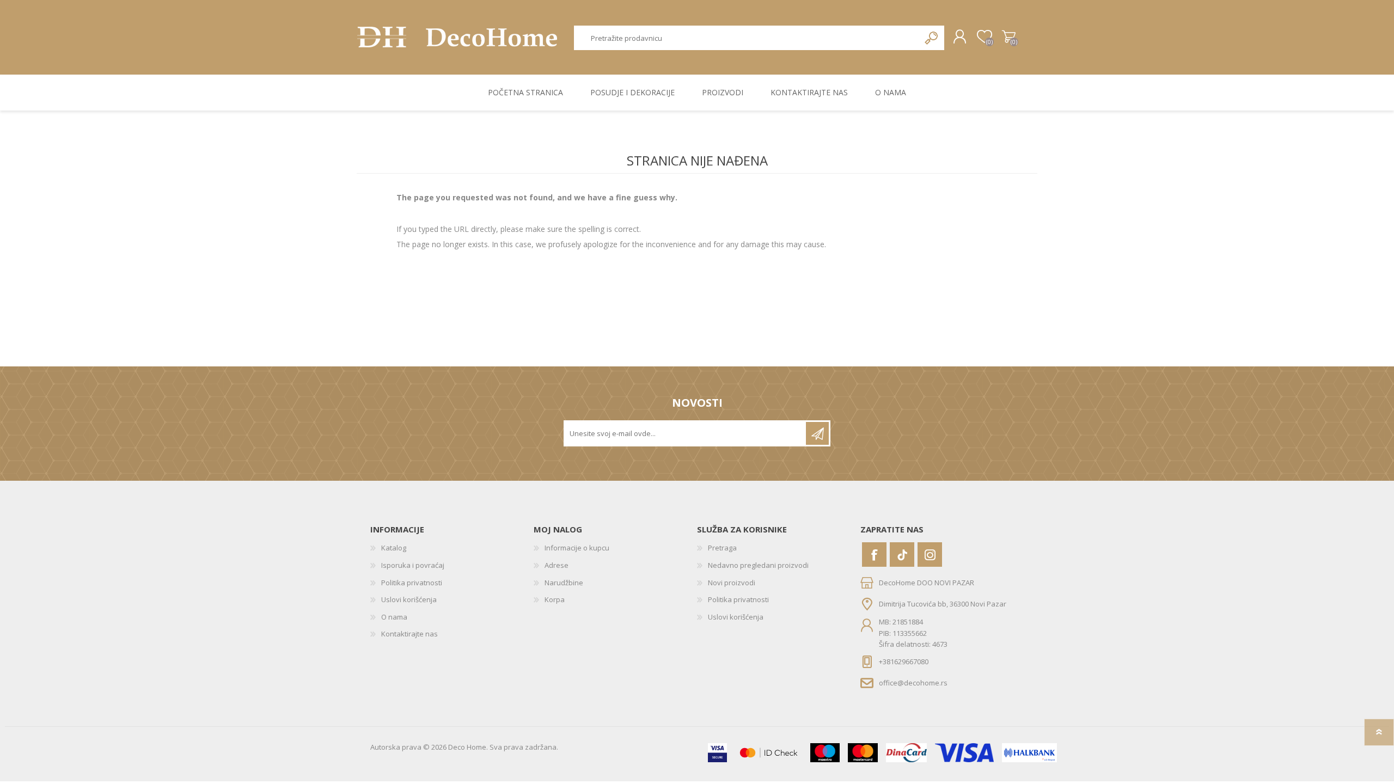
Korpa (1008, 37)
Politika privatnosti (411, 582)
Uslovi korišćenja (409, 599)
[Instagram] (930, 554)
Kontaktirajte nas (409, 634)
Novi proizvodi (731, 582)
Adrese (556, 565)
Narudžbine (564, 582)
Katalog (393, 548)
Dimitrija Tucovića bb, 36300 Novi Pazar (942, 604)
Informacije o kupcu (577, 548)
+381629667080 (903, 661)
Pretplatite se (817, 433)
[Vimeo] (902, 554)
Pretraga (932, 38)
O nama (394, 617)
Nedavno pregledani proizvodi (758, 565)
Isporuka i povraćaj (412, 565)
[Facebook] (874, 554)
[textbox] (747, 38)
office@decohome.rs (913, 682)
